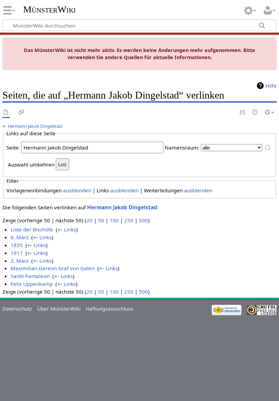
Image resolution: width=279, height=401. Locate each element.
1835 (17, 245)
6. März (20, 237)
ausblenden (77, 190)
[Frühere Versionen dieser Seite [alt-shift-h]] (255, 113)
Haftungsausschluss (109, 308)
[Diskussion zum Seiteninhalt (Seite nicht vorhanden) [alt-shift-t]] (21, 113)
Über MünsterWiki (59, 308)
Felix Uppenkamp (32, 283)
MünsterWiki (49, 9)
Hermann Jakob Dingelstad (35, 126)
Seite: (13, 147)
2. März (20, 260)
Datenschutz (17, 308)
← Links (67, 229)
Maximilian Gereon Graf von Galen (53, 268)
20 (89, 220)
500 (143, 220)
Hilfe (271, 85)
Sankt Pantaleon (30, 276)
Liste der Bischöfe (32, 229)
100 (114, 220)
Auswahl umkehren (31, 164)
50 (101, 220)
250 (128, 220)
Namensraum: (182, 147)
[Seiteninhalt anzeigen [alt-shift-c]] (6, 113)
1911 (17, 252)
